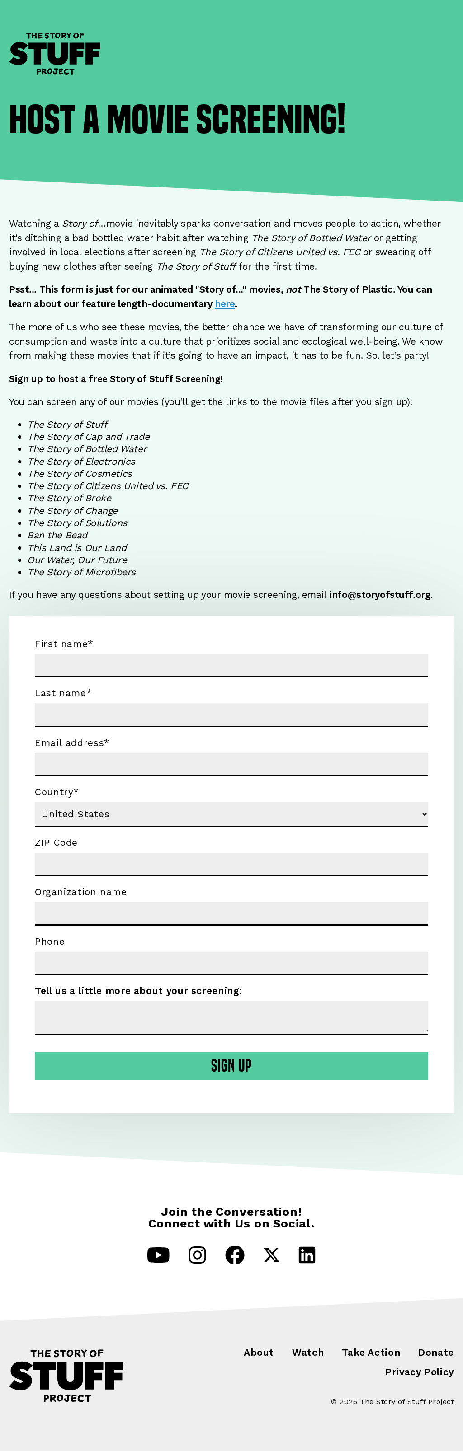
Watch (308, 1352)
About (259, 1352)
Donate (436, 1352)
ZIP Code (56, 842)
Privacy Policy (419, 1371)
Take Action (371, 1352)
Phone (50, 941)
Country (57, 792)
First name (64, 644)
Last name (63, 693)
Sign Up (231, 1066)
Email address (72, 742)
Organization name (81, 891)
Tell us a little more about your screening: (138, 990)
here (225, 303)
